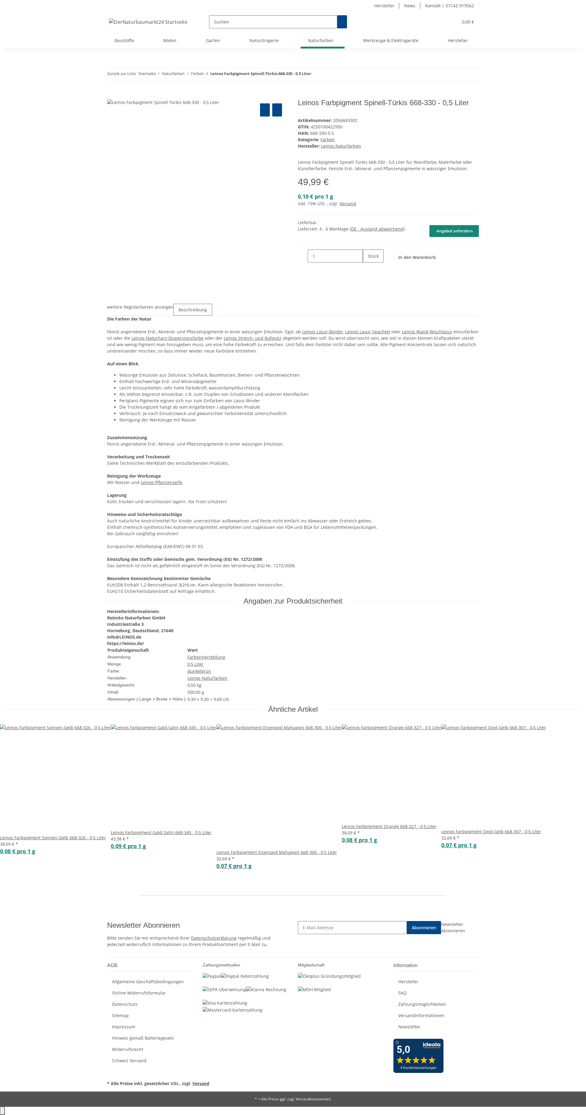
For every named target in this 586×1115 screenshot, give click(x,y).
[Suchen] (342, 21)
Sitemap (120, 1015)
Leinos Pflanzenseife (161, 482)
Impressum (123, 1027)
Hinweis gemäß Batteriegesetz (143, 1038)
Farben (327, 139)
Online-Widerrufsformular (139, 993)
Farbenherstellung (206, 657)
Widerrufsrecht (127, 1049)
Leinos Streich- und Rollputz (252, 338)
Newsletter (409, 1027)
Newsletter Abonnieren (453, 927)
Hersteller (384, 6)
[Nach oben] (2, 1111)
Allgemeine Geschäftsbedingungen (148, 981)
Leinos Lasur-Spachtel (367, 332)
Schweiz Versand (129, 1060)
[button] (441, 21)
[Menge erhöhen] (368, 269)
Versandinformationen (421, 1015)
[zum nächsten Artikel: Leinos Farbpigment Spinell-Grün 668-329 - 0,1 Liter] (327, 74)
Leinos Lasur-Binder (322, 332)
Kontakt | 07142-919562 (449, 6)
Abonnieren (424, 927)
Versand (347, 203)
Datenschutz (125, 1004)
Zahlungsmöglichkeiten (422, 1004)
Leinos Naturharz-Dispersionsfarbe (168, 338)
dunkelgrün (199, 671)
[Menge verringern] (303, 256)
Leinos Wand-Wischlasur (427, 332)
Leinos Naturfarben (207, 678)
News (409, 6)
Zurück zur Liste (121, 73)
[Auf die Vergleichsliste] (265, 110)
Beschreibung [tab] (193, 310)
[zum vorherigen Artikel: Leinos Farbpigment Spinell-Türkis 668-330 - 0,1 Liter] (316, 74)
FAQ (402, 993)
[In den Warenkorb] (112, 95)
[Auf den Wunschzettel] (277, 110)
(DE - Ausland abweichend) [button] (377, 229)
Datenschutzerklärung (214, 938)
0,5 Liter (195, 664)
